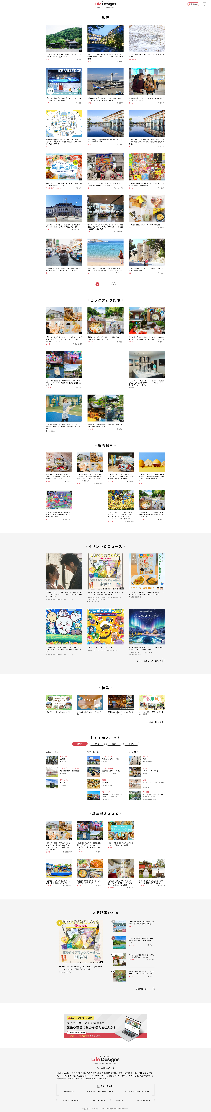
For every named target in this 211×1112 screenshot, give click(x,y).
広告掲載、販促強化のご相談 (101, 1091)
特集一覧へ (154, 722)
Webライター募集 (99, 1100)
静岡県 (131, 744)
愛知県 (79, 744)
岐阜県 (97, 744)
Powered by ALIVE (104, 1068)
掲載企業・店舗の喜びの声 (138, 1091)
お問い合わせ (69, 1091)
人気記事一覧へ (141, 989)
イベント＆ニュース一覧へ (148, 661)
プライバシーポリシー (142, 1100)
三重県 (114, 744)
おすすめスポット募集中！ (72, 1100)
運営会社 (120, 1100)
